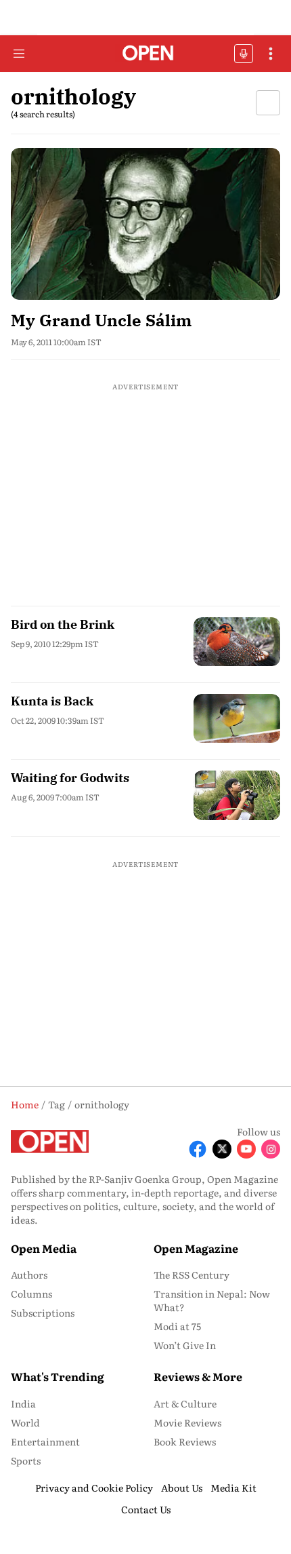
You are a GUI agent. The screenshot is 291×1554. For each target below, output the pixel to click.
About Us (181, 1487)
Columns (31, 1293)
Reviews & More (198, 1376)
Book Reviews (185, 1441)
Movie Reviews (187, 1422)
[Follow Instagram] (270, 1149)
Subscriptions (42, 1312)
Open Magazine (196, 1248)
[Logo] (146, 54)
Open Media (43, 1248)
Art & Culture (185, 1403)
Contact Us (146, 1509)
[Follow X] (221, 1149)
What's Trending (57, 1376)
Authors (29, 1274)
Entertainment (45, 1441)
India (23, 1403)
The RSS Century (191, 1274)
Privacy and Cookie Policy (94, 1487)
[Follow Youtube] (246, 1149)
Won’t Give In (185, 1345)
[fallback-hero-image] (145, 224)
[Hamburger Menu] (19, 53)
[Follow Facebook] (197, 1149)
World (25, 1422)
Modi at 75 (177, 1326)
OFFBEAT (243, 53)
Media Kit (233, 1487)
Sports (26, 1460)
